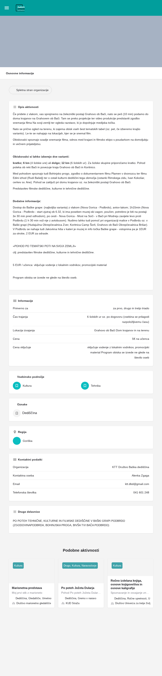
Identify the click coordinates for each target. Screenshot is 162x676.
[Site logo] (20, 8)
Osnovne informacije (20, 73)
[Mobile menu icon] (6, 8)
